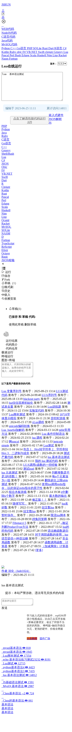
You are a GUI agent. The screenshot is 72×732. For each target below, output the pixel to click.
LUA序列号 (49, 395)
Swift (41, 52)
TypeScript (7, 243)
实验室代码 (36, 410)
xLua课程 (38, 422)
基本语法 (7, 704)
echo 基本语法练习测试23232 (26, 659)
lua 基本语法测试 (59, 457)
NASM (5, 233)
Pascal (5, 55)
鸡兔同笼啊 (39, 519)
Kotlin (5, 52)
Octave (5, 253)
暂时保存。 (8, 515)
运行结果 (12, 340)
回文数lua (48, 507)
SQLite (37, 48)
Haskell (42, 55)
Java (4, 132)
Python (6, 48)
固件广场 (45, 638)
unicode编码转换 (19, 426)
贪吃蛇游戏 (58, 418)
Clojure (5, 186)
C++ (14, 48)
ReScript (6, 246)
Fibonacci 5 (19, 522)
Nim (50, 55)
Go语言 (22, 48)
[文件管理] (36, 17)
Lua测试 (48, 445)
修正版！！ (39, 499)
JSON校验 (8, 260)
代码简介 (12, 344)
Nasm (5, 58)
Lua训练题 (54, 406)
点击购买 (32, 638)
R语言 (58, 48)
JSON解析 (55, 119)
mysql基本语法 (16, 647)
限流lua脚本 (58, 515)
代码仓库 (12, 348)
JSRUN (6, 4)
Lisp (56, 55)
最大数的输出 (58, 495)
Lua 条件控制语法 (53, 433)
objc (20, 52)
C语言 (5, 139)
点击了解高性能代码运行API (29, 120)
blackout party (31, 398)
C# (64, 48)
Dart (51, 48)
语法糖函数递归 (58, 530)
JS (50, 122)
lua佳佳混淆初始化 (21, 402)
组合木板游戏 (18, 491)
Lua (66, 52)
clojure (49, 52)
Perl (12, 55)
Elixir (4, 250)
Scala (33, 55)
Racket (63, 55)
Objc (4, 167)
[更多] (39, 550)
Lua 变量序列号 (11, 391)
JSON (5, 163)
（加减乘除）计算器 (55, 546)
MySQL (6, 226)
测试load (28, 468)
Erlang (26, 55)
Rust (45, 48)
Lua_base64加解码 (13, 429)
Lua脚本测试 (17, 414)
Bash (18, 55)
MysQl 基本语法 (17, 686)
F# (24, 52)
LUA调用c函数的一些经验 (40, 464)
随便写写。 (20, 503)
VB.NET (32, 52)
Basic (4, 256)
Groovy (59, 52)
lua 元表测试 (9, 472)
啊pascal (14, 441)
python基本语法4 (18, 667)
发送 (4, 607)
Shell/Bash (7, 153)
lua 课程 (37, 437)
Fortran (13, 58)
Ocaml (5, 220)
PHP (30, 48)
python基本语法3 (18, 671)
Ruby (13, 52)
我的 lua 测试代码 (46, 460)
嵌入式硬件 (56, 115)
